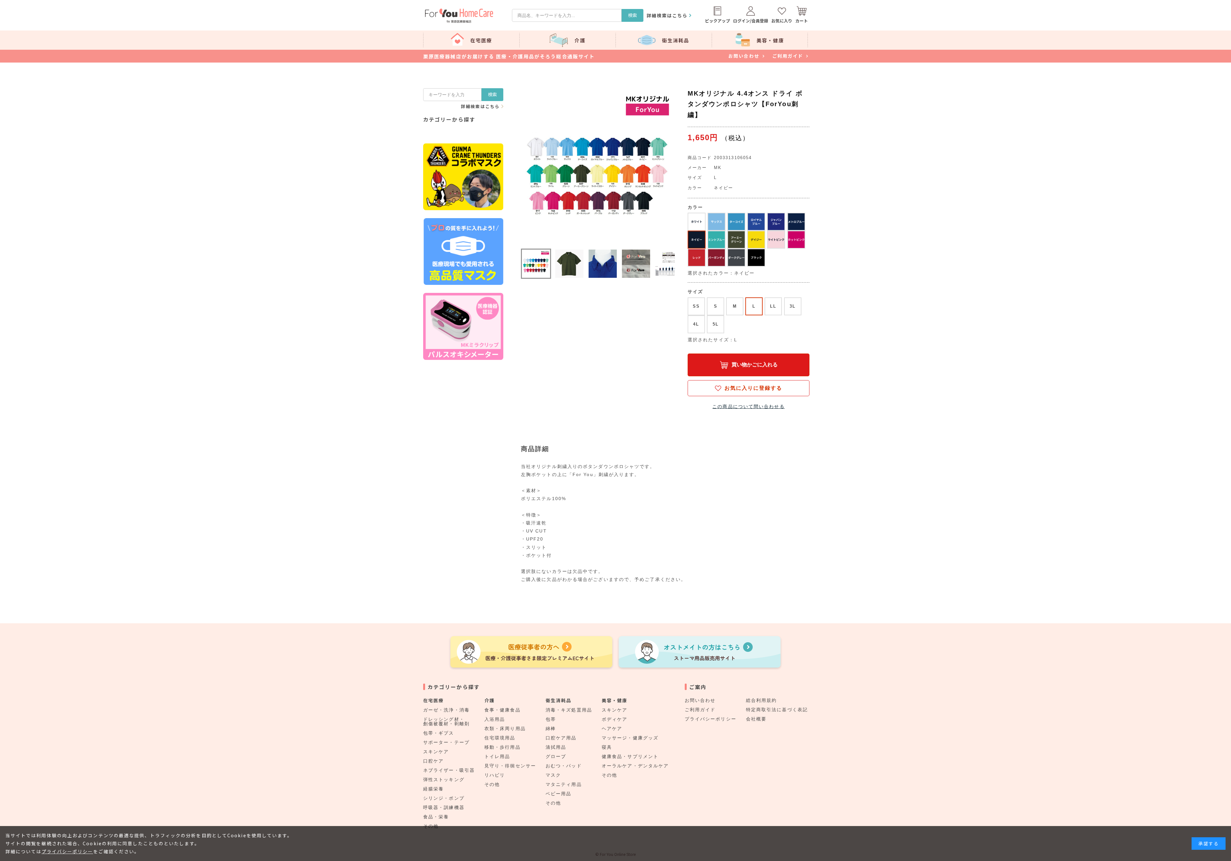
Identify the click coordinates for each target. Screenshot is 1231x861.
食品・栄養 (436, 816)
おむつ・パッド (564, 765)
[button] (536, 264)
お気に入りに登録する (753, 388)
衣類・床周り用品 (505, 728)
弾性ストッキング (444, 779)
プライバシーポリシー (710, 719)
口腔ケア (433, 761)
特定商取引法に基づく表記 (777, 709)
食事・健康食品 (502, 710)
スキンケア (436, 751)
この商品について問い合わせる (748, 406)
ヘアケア (612, 728)
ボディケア (615, 719)
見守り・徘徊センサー (510, 765)
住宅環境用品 (499, 738)
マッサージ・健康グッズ (630, 738)
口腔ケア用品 (561, 738)
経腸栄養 (433, 789)
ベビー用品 (559, 793)
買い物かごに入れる (755, 364)
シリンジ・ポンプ (444, 798)
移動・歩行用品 (502, 747)
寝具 (607, 747)
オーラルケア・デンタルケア (635, 765)
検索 (632, 15)
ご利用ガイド (700, 709)
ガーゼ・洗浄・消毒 (446, 710)
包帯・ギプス (438, 733)
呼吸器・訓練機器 (444, 807)
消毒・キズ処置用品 (569, 710)
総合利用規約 (761, 700)
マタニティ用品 (564, 784)
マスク (553, 775)
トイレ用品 (497, 756)
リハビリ (494, 775)
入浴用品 (494, 719)
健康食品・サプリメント (630, 756)
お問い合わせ (700, 700)
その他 (492, 784)
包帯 (551, 719)
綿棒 (551, 728)
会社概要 (756, 719)
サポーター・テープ (446, 742)
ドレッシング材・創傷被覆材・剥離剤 (446, 721)
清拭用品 (556, 747)
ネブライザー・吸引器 (449, 770)
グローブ (556, 756)
